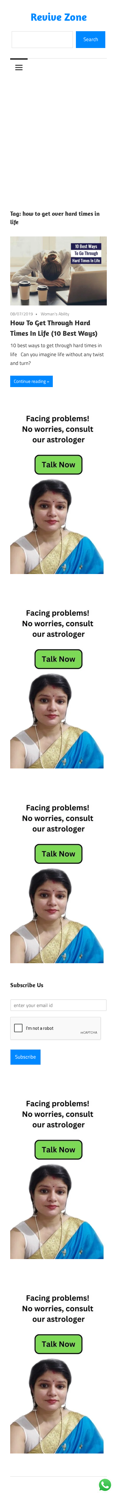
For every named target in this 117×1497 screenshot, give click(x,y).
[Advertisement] (58, 137)
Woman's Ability (55, 314)
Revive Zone (59, 16)
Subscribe (25, 1057)
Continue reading (30, 381)
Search (90, 39)
